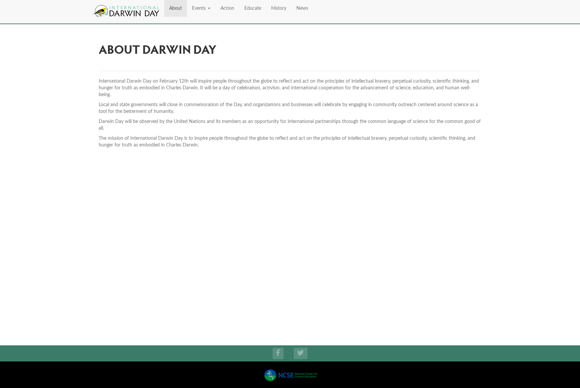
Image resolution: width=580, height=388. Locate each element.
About (175, 8)
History (278, 8)
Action (227, 8)
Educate (252, 8)
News (302, 8)
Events (199, 8)
